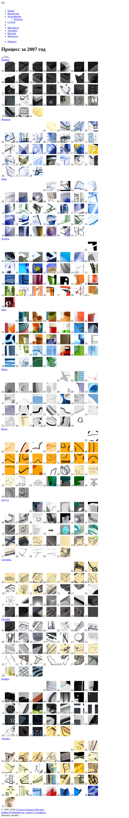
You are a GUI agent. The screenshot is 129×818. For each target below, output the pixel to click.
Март (4, 179)
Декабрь (5, 738)
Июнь (4, 369)
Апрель (5, 238)
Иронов (12, 33)
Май (3, 309)
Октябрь (5, 619)
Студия (11, 22)
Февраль (5, 119)
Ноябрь (5, 679)
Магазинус (13, 27)
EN (3, 2)
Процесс (18, 19)
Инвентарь (13, 13)
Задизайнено (14, 16)
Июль (4, 429)
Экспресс (13, 30)
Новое (11, 10)
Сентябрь (6, 559)
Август (5, 500)
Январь (5, 59)
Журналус (13, 36)
